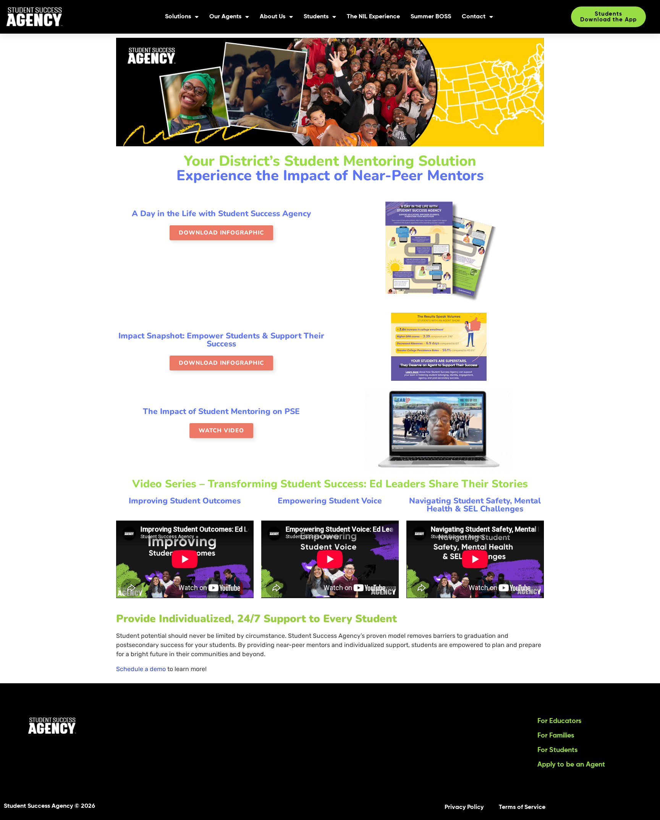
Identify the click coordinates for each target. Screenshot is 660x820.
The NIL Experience (373, 17)
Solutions (178, 17)
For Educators (559, 721)
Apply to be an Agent (571, 764)
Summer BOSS (431, 17)
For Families (555, 735)
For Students (557, 750)
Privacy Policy (464, 807)
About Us (272, 17)
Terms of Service (522, 807)
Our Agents (225, 17)
